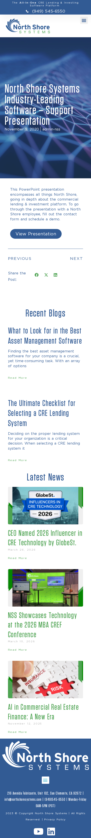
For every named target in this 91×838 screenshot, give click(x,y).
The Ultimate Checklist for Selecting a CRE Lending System (42, 413)
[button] (84, 20)
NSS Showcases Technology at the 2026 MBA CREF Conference (42, 625)
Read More (17, 377)
